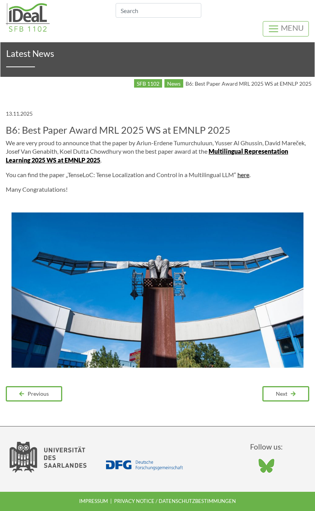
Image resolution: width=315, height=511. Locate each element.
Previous (36, 393)
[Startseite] (28, 16)
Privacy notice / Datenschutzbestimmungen (175, 501)
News (174, 83)
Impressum (93, 501)
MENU (291, 27)
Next (283, 393)
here (243, 174)
